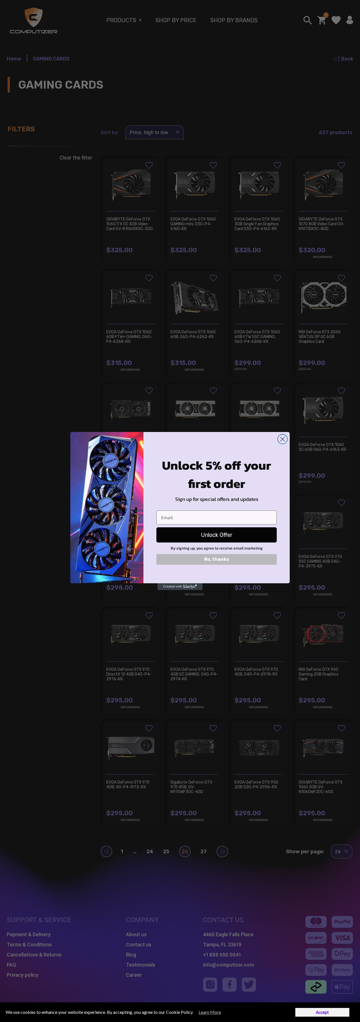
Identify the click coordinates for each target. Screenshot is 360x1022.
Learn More (210, 1012)
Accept (322, 1012)
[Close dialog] (282, 439)
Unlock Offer (217, 535)
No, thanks (216, 559)
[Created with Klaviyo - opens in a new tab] (180, 586)
